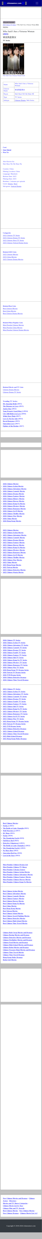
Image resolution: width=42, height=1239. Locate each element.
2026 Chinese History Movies (13, 499)
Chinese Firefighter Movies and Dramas (17, 940)
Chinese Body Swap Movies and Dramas (17, 932)
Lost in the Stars (9, 855)
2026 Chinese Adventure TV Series (15, 645)
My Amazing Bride (10, 404)
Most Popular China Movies (12, 328)
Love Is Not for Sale (10, 419)
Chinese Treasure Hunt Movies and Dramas (19, 950)
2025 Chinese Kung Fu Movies (14, 547)
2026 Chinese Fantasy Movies (14, 496)
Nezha (5, 836)
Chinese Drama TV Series (12, 392)
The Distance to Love (10, 406)
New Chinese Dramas (11, 1213)
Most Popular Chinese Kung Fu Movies (17, 882)
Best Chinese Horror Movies (13, 901)
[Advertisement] (21, 13)
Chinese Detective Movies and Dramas (17, 937)
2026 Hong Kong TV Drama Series (16, 670)
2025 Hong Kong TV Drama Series (16, 721)
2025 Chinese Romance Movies (14, 552)
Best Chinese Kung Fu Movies (14, 903)
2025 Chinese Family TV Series (14, 701)
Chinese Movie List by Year (13, 1206)
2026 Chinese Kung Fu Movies (14, 504)
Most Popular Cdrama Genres (14, 870)
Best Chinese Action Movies (13, 891)
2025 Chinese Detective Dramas (14, 729)
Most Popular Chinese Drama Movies (16, 330)
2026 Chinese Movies (10, 484)
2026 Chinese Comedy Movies (14, 491)
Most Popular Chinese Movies (13, 325)
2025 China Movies (10, 257)
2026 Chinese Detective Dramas (14, 677)
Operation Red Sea (10, 853)
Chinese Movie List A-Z (28, 1213)
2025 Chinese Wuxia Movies (13, 572)
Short (15, 184)
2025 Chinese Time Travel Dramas (15, 734)
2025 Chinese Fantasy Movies (14, 542)
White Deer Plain (9, 416)
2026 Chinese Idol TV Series (13, 657)
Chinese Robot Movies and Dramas (16, 947)
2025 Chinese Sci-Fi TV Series (14, 716)
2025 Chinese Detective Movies (14, 570)
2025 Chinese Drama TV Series (14, 238)
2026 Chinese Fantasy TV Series (14, 655)
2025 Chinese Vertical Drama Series (15, 243)
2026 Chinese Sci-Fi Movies (13, 511)
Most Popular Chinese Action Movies (16, 872)
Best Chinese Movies (10, 308)
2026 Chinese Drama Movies (13, 494)
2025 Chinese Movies (10, 254)
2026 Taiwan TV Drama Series (14, 672)
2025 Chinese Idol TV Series (13, 706)
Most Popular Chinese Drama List (15, 865)
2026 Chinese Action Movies (13, 486)
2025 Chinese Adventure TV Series (15, 694)
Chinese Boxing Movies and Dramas (16, 935)
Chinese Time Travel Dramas (13, 955)
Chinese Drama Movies (11, 390)
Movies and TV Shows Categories (15, 1203)
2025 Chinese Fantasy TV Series (14, 704)
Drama (10, 184)
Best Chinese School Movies (13, 913)
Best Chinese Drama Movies (13, 313)
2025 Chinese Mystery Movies (14, 550)
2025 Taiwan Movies (10, 567)
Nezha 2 (6, 826)
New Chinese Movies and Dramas (15, 1198)
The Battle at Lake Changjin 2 (14, 845)
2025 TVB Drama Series (12, 726)
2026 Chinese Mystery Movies (14, 506)
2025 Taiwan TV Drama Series (14, 724)
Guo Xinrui (7, 150)
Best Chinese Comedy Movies (13, 896)
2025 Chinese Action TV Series (14, 691)
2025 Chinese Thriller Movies (13, 557)
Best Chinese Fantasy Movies (13, 898)
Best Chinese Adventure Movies (14, 893)
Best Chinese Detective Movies (14, 918)
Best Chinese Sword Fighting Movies (16, 916)
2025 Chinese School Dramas (13, 731)
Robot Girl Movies (10, 960)
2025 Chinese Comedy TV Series (15, 696)
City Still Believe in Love (12, 414)
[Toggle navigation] (37, 3)
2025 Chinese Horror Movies (13, 545)
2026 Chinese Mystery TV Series (15, 662)
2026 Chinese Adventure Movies (14, 489)
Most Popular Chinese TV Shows (15, 867)
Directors (12, 1201)
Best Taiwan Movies (10, 911)
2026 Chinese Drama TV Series (14, 650)
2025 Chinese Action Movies (13, 533)
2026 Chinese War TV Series (13, 667)
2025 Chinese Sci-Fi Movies (13, 555)
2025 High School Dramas (12, 736)
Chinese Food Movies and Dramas (15, 942)
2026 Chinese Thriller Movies (13, 514)
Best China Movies (9, 311)
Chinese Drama (20, 100)
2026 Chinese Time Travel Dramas (15, 680)
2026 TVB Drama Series (12, 675)
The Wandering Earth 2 (11, 848)
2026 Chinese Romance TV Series (15, 665)
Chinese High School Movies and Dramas (18, 945)
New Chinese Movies (26, 1211)
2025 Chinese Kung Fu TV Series (15, 709)
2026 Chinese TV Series (11, 640)
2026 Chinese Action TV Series (14, 643)
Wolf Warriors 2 (9, 831)
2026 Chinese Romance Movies (14, 509)
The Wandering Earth (11, 838)
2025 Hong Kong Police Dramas (15, 739)
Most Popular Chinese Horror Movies (17, 879)
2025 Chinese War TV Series (13, 719)
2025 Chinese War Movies (12, 560)
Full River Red (8, 840)
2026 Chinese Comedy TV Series (15, 648)
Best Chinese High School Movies (15, 921)
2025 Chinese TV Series (9, 25)
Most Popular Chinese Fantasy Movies (17, 877)
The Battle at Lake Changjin (13, 828)
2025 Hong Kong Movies (12, 565)
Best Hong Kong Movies (12, 908)
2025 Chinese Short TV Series (13, 240)
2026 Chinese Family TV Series (14, 652)
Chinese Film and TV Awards (13, 1208)
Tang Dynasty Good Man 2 (13, 411)
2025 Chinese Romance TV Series (15, 714)
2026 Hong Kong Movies (12, 521)
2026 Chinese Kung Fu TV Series (15, 660)
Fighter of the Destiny (11, 426)
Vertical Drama (16, 186)
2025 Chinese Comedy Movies (14, 537)
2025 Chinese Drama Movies (13, 259)
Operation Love (9, 424)
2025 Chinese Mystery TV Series (15, 711)
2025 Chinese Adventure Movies (14, 535)
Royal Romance (9, 421)
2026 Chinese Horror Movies (13, 501)
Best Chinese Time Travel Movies (15, 923)
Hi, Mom (6, 833)
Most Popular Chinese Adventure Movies (18, 874)
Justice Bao (7, 409)
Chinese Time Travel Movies (13, 952)
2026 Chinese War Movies (12, 516)
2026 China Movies (10, 518)
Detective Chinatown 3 (11, 843)
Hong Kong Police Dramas (13, 957)
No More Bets (8, 850)
